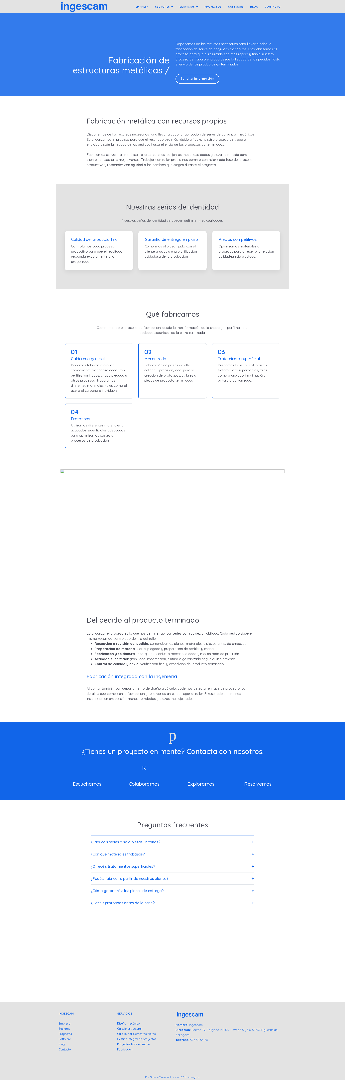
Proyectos (65, 1034)
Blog (62, 1044)
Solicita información (197, 78)
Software (65, 1039)
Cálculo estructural (129, 1029)
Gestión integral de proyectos (136, 1039)
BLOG (254, 6)
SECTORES (163, 6)
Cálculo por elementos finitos (136, 1034)
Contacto (65, 1049)
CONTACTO (273, 6)
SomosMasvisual (160, 1077)
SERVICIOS (187, 6)
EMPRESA (142, 6)
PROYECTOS (213, 6)
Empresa (64, 1023)
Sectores (64, 1029)
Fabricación (125, 1049)
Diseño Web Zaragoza (186, 1077)
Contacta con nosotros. (225, 751)
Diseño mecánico (128, 1023)
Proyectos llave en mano (133, 1044)
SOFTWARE (236, 6)
